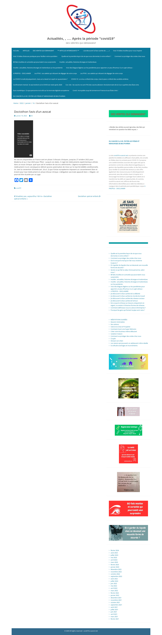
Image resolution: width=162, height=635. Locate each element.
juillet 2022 (114, 581)
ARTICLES (26, 51)
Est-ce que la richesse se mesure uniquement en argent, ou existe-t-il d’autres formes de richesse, (128, 304)
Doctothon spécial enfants (88, 196)
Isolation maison (116, 334)
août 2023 (114, 553)
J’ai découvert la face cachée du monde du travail (128, 296)
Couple (113, 338)
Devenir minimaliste (118, 322)
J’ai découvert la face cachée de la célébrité (125, 294)
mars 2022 (114, 590)
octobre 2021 (115, 602)
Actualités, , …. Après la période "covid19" (81, 38)
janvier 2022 (115, 595)
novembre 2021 (116, 600)
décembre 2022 (116, 569)
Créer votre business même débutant (124, 331)
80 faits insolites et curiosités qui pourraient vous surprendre (34, 62)
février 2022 (115, 593)
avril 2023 (114, 560)
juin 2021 (114, 612)
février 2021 (115, 619)
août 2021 (114, 607)
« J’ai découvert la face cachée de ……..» (96, 51)
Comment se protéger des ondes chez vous (130, 56)
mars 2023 (114, 562)
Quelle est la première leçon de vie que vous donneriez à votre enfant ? (86, 56)
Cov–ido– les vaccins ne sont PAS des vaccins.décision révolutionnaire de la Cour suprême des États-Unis (102, 85)
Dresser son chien (117, 341)
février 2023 (115, 565)
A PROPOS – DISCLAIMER (22, 73)
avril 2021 (114, 614)
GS (32, 116)
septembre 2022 (116, 576)
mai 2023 (114, 557)
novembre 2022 (116, 572)
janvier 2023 (115, 567)
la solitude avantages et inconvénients (124, 345)
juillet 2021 (114, 609)
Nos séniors (115, 324)
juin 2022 (114, 583)
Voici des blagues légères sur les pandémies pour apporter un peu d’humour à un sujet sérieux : (99, 68)
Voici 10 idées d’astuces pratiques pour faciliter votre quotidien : (35, 56)
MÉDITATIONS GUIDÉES (119, 320)
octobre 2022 (115, 574)
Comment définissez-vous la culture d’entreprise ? (128, 308)
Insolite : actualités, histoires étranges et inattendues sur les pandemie (37, 68)
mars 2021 (114, 616)
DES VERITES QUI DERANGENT (43, 51)
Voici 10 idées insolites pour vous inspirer (127, 51)
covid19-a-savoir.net (121, 155)
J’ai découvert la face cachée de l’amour (124, 301)
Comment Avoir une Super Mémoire (123, 329)
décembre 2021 (116, 598)
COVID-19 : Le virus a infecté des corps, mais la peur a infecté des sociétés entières (99, 79)
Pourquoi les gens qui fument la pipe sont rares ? (128, 310)
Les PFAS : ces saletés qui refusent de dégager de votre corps (55, 73)
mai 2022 (114, 586)
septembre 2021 (116, 605)
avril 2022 (114, 588)
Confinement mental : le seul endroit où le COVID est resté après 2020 (37, 85)
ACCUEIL (16, 51)
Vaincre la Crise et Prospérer (120, 327)
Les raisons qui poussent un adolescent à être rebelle (129, 343)
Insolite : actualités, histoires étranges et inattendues (77, 62)
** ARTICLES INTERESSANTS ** (68, 51)
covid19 (18, 188)
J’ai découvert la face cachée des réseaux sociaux (127, 298)
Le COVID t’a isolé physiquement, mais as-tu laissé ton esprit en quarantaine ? (40, 79)
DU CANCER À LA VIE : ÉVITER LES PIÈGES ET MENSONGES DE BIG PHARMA (39, 96)
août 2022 (114, 579)
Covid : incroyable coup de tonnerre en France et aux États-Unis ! (95, 90)
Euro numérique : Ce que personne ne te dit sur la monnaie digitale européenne (41, 90)
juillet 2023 (114, 555)
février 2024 (115, 550)
